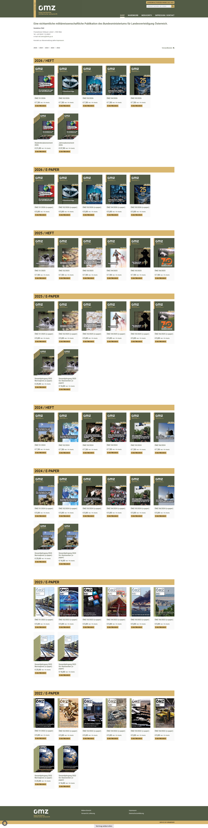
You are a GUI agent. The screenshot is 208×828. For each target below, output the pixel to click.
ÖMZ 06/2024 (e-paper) (164, 508)
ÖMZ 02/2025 (64, 271)
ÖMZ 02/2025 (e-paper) (68, 334)
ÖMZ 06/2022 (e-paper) (164, 731)
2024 (47, 48)
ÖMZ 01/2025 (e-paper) (44, 334)
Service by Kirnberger (167, 822)
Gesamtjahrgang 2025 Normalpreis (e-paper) (43, 380)
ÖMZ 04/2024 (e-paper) (116, 508)
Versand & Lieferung (88, 813)
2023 (52, 48)
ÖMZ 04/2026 (112, 98)
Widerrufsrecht (86, 810)
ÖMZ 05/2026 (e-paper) (140, 207)
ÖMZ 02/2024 (64, 445)
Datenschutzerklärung (136, 813)
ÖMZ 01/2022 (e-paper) (44, 731)
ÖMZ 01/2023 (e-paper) (44, 620)
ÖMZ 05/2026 (136, 98)
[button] (5, 823)
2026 (35, 48)
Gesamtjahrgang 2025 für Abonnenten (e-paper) (67, 381)
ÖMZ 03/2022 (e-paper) (92, 731)
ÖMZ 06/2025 (160, 271)
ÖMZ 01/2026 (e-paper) (44, 207)
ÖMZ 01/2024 (40, 445)
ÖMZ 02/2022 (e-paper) (68, 731)
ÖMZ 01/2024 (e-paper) (44, 508)
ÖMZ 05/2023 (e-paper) (140, 620)
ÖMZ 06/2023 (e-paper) (164, 620)
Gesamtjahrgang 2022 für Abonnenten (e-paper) (67, 778)
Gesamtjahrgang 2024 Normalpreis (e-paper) (43, 554)
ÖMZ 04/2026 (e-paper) (116, 207)
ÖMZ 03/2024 (88, 445)
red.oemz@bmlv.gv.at (45, 36)
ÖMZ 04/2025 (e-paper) (116, 334)
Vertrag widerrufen (104, 826)
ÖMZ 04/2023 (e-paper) (116, 620)
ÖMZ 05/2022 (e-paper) (140, 731)
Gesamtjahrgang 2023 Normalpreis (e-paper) (43, 665)
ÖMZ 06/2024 (160, 445)
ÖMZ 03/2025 (88, 271)
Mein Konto (146, 15)
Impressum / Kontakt (164, 15)
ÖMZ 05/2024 (136, 445)
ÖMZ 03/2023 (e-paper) (92, 620)
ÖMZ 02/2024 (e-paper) (68, 508)
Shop (122, 15)
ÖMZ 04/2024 (112, 445)
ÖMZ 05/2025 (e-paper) (140, 334)
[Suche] (172, 6)
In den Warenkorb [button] (40, 106)
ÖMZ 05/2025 (136, 271)
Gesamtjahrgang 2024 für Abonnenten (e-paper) (67, 555)
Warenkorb (133, 15)
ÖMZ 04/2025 (112, 271)
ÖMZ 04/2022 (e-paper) (116, 731)
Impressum (60, 40)
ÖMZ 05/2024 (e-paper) (140, 508)
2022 (58, 48)
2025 (41, 48)
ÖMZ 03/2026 (88, 98)
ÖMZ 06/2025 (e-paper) (164, 334)
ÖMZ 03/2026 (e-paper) (92, 207)
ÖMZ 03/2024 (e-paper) (92, 508)
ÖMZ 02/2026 (64, 98)
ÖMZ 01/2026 (40, 98)
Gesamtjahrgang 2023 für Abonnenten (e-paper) (67, 666)
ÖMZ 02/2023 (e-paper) (68, 620)
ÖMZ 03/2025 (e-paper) (92, 334)
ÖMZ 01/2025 (40, 271)
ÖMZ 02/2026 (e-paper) (68, 207)
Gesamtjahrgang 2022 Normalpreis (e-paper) (43, 777)
